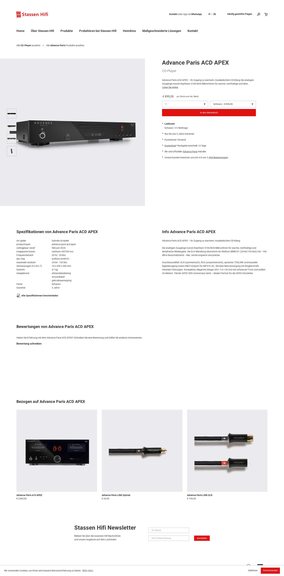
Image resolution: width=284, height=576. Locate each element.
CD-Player (26, 45)
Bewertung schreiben (29, 344)
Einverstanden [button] (270, 570)
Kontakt (173, 14)
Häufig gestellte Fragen (239, 14)
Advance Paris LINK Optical (116, 495)
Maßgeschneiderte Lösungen (161, 31)
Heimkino (129, 31)
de (214, 14)
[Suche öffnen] (258, 14)
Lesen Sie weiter (170, 87)
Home (20, 31)
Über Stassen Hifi (42, 31)
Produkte (66, 31)
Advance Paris (57, 45)
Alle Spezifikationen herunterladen (39, 295)
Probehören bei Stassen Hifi (98, 31)
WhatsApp (196, 14)
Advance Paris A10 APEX (29, 495)
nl (209, 14)
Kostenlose (170, 145)
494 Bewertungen (218, 157)
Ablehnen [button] (253, 570)
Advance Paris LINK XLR (199, 495)
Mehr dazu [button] (87, 570)
